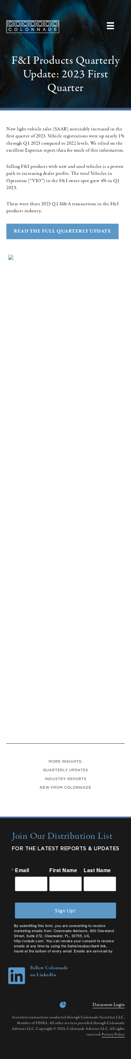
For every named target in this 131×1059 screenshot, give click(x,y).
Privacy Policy (113, 1034)
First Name (63, 870)
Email (22, 870)
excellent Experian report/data (36, 150)
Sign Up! (65, 910)
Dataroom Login (109, 1005)
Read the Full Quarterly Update (62, 231)
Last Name (97, 870)
